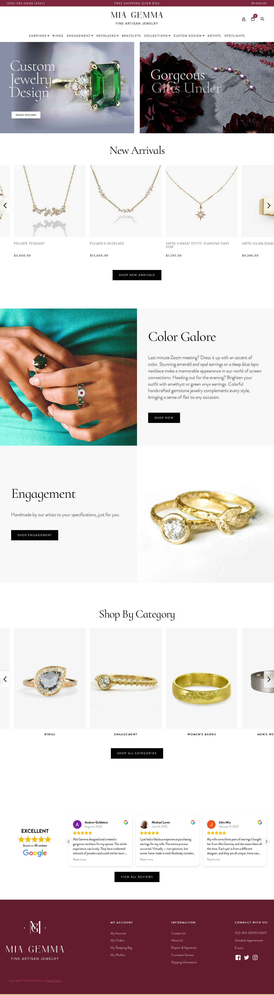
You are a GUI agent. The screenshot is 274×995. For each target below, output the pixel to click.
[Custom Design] (67, 130)
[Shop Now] (68, 442)
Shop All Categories (137, 753)
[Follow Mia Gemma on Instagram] (255, 960)
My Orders (117, 940)
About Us (177, 940)
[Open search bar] (262, 18)
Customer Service (182, 955)
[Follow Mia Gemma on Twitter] (246, 960)
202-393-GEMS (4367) (251, 933)
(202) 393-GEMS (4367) (26, 3)
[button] (266, 841)
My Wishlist (117, 955)
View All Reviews (137, 877)
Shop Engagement (35, 535)
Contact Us (178, 933)
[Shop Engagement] (205, 579)
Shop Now (164, 418)
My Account (118, 933)
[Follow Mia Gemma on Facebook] (238, 960)
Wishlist (259, 3)
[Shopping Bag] (252, 18)
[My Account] (243, 18)
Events (239, 948)
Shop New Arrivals (137, 275)
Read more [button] (79, 860)
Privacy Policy (53, 981)
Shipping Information (184, 962)
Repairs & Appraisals (184, 948)
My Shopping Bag (121, 948)
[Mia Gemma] (137, 18)
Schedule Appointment (249, 940)
